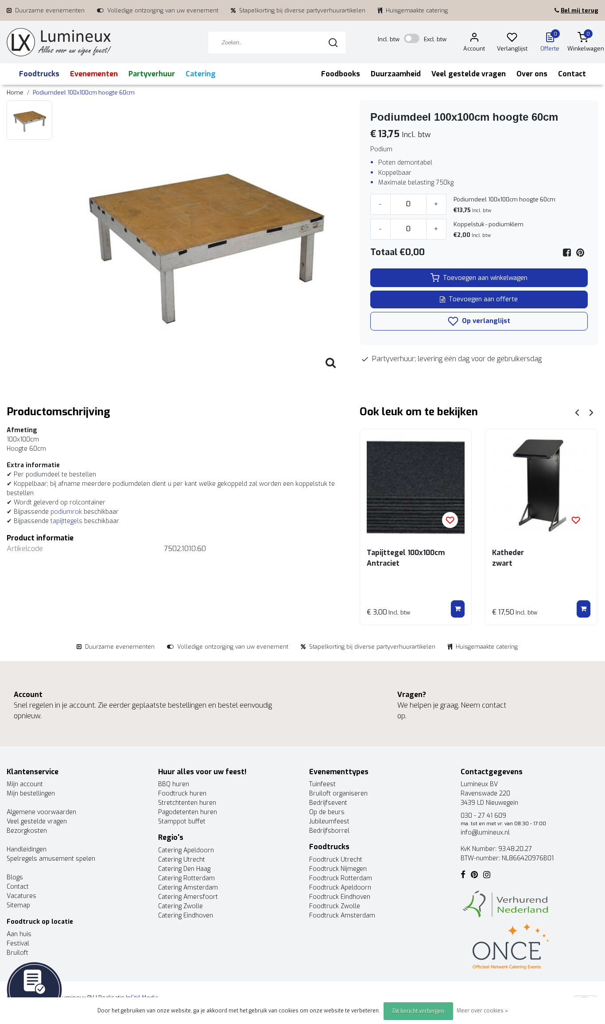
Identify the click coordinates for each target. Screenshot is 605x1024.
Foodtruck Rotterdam (340, 878)
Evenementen (94, 74)
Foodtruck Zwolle (334, 906)
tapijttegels (66, 521)
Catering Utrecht (181, 859)
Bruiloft (17, 953)
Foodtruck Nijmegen (338, 869)
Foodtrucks (39, 74)
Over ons (531, 74)
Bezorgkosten (27, 831)
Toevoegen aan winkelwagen (485, 278)
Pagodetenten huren (187, 812)
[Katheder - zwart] (541, 485)
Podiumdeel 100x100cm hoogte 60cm (84, 92)
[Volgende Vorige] (591, 412)
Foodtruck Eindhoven (339, 897)
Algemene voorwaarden (41, 812)
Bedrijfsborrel (329, 831)
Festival (18, 943)
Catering (201, 74)
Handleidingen (27, 849)
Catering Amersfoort (188, 897)
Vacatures (21, 896)
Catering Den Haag (184, 869)
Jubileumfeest (329, 821)
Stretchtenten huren (187, 803)
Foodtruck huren (182, 793)
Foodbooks (340, 74)
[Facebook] (567, 252)
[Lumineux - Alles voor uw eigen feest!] (59, 42)
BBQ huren (173, 784)
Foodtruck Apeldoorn (340, 887)
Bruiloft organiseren (338, 793)
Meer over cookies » (482, 1010)
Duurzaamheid (396, 74)
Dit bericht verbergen (418, 1011)
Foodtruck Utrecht (335, 859)
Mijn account (25, 784)
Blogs (15, 877)
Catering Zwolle (180, 906)
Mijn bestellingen (31, 793)
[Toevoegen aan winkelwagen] (458, 609)
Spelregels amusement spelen (51, 859)
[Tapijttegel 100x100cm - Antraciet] (416, 485)
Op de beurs (327, 812)
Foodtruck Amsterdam (342, 915)
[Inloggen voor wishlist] (450, 520)
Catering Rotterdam (186, 878)
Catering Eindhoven (185, 915)
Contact (572, 74)
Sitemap (18, 905)
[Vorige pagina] (577, 412)
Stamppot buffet (182, 821)
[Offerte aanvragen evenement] (34, 989)
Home (15, 92)
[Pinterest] (580, 252)
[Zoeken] (333, 42)
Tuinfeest (322, 784)
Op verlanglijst (485, 321)
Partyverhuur (151, 74)
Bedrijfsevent (328, 803)
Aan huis (19, 934)
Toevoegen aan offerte (483, 299)
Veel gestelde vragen (468, 74)
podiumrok (66, 512)
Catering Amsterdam (188, 887)
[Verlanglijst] (512, 38)
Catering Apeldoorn (186, 850)
